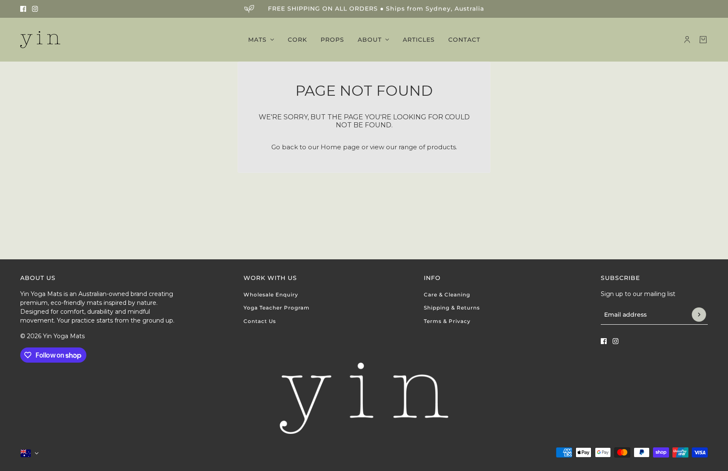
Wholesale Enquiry (271, 294)
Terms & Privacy (447, 321)
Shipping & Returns (452, 307)
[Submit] (699, 314)
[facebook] (23, 8)
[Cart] (703, 39)
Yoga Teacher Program (277, 307)
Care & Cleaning (447, 294)
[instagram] (35, 8)
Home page (340, 147)
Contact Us (260, 321)
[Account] (687, 39)
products (441, 147)
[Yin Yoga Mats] (40, 39)
